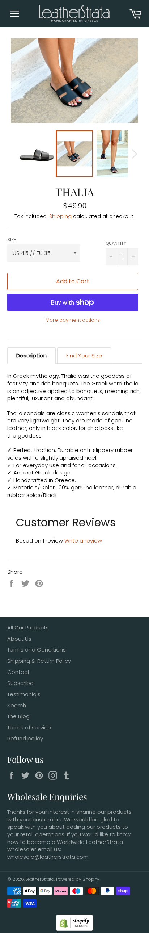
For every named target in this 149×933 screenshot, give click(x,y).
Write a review (83, 540)
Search (16, 705)
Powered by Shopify (77, 879)
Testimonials (24, 694)
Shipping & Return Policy (39, 661)
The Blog (18, 716)
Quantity (116, 243)
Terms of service (29, 727)
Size (11, 240)
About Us (19, 639)
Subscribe (20, 683)
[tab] (31, 355)
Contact (18, 672)
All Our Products (28, 627)
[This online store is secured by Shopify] (74, 929)
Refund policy (25, 738)
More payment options (73, 320)
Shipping (60, 216)
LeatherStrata (40, 879)
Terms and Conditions (36, 649)
